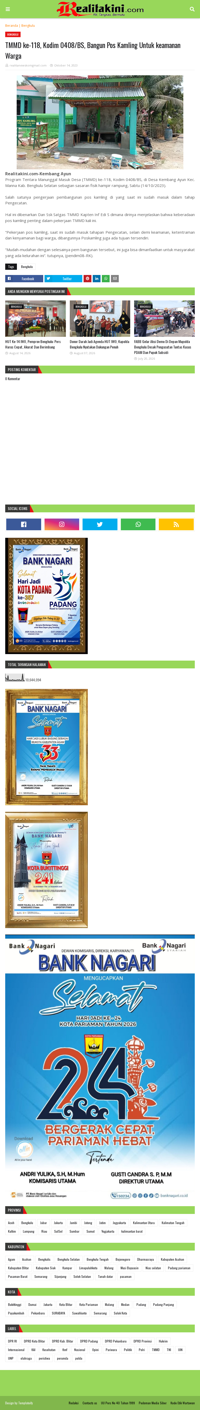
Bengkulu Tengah (98, 1259)
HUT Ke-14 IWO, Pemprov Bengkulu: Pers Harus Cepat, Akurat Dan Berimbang (33, 344)
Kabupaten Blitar (18, 1268)
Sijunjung (60, 1276)
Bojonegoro (123, 1259)
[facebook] (23, 524)
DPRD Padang (89, 1341)
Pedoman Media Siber (153, 1403)
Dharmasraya (145, 1259)
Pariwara (111, 1349)
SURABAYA (58, 1313)
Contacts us (90, 1403)
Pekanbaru (38, 1313)
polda (78, 1358)
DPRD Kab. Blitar (62, 1341)
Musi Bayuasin (130, 1268)
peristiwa (44, 1358)
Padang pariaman (179, 1268)
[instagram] (62, 524)
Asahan (26, 1259)
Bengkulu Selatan (69, 1259)
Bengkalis (44, 1259)
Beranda (11, 25)
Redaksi (74, 1403)
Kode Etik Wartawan (183, 1403)
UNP (11, 1358)
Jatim (102, 1222)
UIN (180, 1349)
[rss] (176, 524)
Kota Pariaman (88, 1304)
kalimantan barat (131, 1231)
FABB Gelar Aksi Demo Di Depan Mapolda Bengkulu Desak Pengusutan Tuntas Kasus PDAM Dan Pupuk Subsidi (162, 347)
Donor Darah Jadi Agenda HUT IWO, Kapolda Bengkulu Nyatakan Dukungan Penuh (99, 344)
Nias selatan (153, 1268)
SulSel (58, 1231)
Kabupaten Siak (45, 1268)
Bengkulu (28, 25)
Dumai (32, 1304)
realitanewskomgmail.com (28, 65)
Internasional (16, 1349)
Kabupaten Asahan (172, 1259)
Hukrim (163, 1341)
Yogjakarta (108, 1231)
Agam (11, 1259)
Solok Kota (120, 1313)
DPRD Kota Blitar (34, 1341)
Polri (142, 1349)
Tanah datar (105, 1276)
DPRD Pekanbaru (116, 1341)
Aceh (11, 1222)
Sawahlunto (79, 1313)
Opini (95, 1349)
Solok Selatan (82, 1276)
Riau (44, 1231)
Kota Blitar (65, 1304)
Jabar (43, 1222)
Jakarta (58, 1222)
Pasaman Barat (17, 1276)
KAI (33, 1349)
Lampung (28, 1231)
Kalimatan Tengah (173, 1222)
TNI (169, 1349)
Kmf (65, 1349)
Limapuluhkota (88, 1268)
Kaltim (12, 1231)
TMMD (156, 1349)
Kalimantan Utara (144, 1222)
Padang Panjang (163, 1304)
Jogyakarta (119, 1222)
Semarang (40, 1276)
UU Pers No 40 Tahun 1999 (118, 1403)
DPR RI (12, 1341)
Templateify (25, 1403)
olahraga (26, 1358)
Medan (125, 1304)
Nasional (79, 1349)
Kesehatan (48, 1349)
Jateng (88, 1222)
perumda (62, 1358)
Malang (109, 1268)
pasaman (126, 1276)
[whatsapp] (138, 524)
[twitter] (100, 524)
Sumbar (74, 1231)
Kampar (67, 1268)
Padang (141, 1304)
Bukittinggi (14, 1304)
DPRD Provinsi (143, 1341)
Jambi (73, 1222)
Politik (128, 1349)
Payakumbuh (16, 1313)
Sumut (90, 1231)
